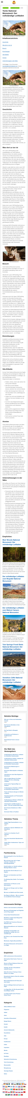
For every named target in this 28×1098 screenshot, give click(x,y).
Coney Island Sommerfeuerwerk (11, 914)
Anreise (4, 57)
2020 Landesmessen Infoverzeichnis (13, 956)
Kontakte (8, 1082)
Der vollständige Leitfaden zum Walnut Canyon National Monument (13, 610)
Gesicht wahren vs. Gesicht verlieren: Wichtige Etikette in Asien (13, 867)
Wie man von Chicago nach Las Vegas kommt (13, 888)
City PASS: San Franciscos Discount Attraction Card (13, 922)
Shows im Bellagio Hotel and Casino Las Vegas (14, 985)
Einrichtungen (6, 51)
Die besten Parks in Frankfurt (11, 811)
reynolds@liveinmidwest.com (10, 66)
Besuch (4, 48)
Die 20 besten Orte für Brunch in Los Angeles (13, 871)
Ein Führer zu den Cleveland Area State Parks (13, 937)
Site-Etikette (6, 54)
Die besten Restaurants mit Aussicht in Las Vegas (13, 944)
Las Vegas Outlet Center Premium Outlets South (12, 994)
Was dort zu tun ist (7, 45)
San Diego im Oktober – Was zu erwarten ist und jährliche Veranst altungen (14, 896)
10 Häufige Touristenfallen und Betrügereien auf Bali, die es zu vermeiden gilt (11, 932)
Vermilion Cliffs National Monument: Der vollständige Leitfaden (12, 680)
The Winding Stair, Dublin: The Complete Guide (14, 880)
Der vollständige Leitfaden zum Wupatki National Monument (13, 578)
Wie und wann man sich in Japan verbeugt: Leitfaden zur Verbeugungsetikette (12, 862)
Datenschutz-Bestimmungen (17, 1082)
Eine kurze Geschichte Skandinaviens (13, 838)
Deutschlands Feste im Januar (11, 739)
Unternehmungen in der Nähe (10, 60)
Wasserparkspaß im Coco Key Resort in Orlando (13, 857)
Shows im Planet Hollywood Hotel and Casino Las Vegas (13, 964)
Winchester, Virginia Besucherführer (13, 940)
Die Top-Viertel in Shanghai (11, 730)
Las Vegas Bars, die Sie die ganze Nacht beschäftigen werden (14, 990)
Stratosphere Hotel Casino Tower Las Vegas (13, 959)
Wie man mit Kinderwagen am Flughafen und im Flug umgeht (14, 911)
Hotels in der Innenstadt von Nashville (13, 907)
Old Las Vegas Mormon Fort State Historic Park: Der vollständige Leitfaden (12, 780)
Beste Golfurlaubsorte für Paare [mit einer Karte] (13, 981)
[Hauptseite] (14, 2)
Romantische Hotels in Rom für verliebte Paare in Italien (14, 977)
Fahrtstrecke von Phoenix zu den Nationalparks (12, 884)
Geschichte (5, 42)
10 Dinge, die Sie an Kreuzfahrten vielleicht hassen (12, 968)
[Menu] (2, 2)
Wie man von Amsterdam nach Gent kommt (12, 875)
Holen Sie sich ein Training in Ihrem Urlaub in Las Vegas (12, 972)
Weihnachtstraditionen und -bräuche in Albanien (13, 927)
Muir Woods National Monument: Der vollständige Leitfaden (12, 542)
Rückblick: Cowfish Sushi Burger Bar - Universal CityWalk (13, 918)
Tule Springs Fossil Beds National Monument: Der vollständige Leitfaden (13, 647)
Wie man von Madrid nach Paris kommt (13, 892)
